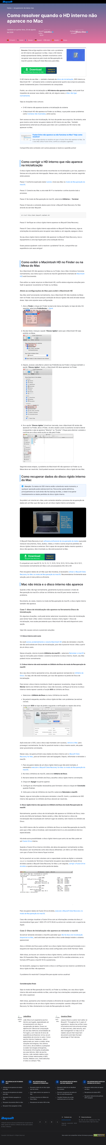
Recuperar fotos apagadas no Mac (12, 1106)
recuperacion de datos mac (23, 8)
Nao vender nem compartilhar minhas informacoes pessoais (77, 1135)
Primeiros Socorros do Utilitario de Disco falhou (39, 1098)
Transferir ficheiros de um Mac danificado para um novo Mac (65, 1098)
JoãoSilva (48, 32)
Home (9, 8)
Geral (51, 308)
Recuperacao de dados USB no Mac (40, 1102)
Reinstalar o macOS (76, 653)
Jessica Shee (80, 32)
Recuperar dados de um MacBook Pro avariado (66, 1088)
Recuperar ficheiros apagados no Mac (12, 1098)
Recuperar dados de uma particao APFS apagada (94, 1096)
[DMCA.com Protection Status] (99, 1135)
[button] (39, 70)
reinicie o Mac (72, 743)
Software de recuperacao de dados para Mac (12, 1088)
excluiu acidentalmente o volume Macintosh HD (44, 642)
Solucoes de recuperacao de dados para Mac (12, 1093)
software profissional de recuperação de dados (61, 541)
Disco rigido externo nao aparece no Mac (40, 1093)
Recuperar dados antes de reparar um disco (94, 1088)
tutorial (49, 182)
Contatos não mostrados (36, 114)
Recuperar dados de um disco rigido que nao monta (40, 1088)
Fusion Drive (27, 841)
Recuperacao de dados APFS (92, 1092)
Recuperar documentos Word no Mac (13, 1102)
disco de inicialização (65, 79)
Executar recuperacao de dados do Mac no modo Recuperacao (67, 1093)
